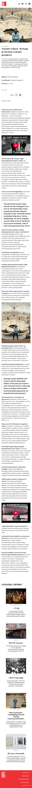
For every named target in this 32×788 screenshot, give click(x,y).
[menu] (22, 4)
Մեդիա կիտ (25, 776)
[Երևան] (4, 4)
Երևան (23, 785)
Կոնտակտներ (25, 782)
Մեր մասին (25, 772)
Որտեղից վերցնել (24, 779)
